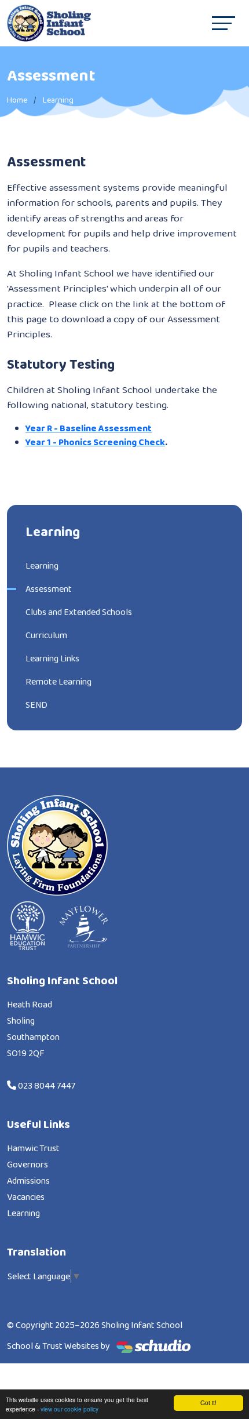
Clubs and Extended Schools (78, 611)
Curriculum (46, 635)
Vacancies (26, 1196)
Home (17, 99)
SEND (36, 704)
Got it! (208, 1402)
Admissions (28, 1180)
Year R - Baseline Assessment (88, 428)
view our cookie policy (69, 1409)
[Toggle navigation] (223, 23)
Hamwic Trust (33, 1148)
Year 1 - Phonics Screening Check (95, 442)
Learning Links (52, 658)
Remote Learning (58, 681)
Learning (58, 99)
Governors (27, 1164)
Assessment (48, 588)
